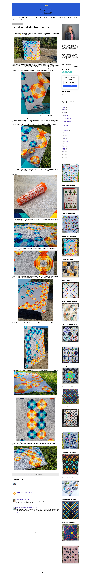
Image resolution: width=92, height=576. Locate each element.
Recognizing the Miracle (68, 119)
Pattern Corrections (26, 20)
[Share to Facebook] (40, 474)
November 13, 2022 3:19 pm (25, 499)
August (65, 132)
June (65, 135)
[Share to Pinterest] (41, 474)
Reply (17, 488)
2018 (64, 149)
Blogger (48, 572)
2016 (64, 152)
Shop (32, 17)
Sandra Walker (18, 483)
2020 (64, 146)
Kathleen (17, 499)
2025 (64, 109)
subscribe (38, 442)
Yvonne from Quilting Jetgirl (21, 507)
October (65, 129)
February (66, 141)
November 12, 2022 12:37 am (26, 492)
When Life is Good (67, 121)
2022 (64, 114)
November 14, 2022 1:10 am (32, 507)
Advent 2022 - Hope (68, 118)
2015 (64, 154)
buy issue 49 (32, 442)
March (65, 140)
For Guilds (52, 17)
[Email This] (36, 474)
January (65, 143)
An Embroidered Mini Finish (69, 127)
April (65, 138)
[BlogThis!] (37, 474)
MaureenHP (18, 492)
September (66, 130)
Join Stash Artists (23, 17)
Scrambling (66, 125)
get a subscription (25, 35)
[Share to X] (38, 474)
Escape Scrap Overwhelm (64, 17)
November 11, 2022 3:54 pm (27, 483)
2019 (64, 148)
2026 (64, 107)
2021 (64, 145)
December (66, 115)
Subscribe (70, 86)
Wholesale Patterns (41, 17)
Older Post (57, 534)
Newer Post (15, 534)
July (65, 133)
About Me (16, 20)
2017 (64, 151)
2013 (64, 157)
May (65, 136)
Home (14, 17)
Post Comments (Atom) (21, 536)
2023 (64, 112)
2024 (64, 110)
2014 (64, 156)
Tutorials (75, 17)
